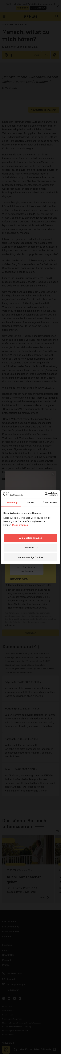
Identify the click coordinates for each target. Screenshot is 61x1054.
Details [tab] (30, 502)
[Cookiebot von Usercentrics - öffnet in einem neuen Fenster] (45, 494)
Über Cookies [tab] (50, 502)
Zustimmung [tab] (11, 502)
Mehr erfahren (20, 525)
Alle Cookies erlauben (30, 537)
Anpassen (29, 547)
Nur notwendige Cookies (30, 557)
